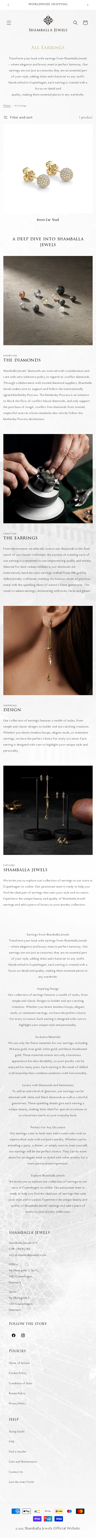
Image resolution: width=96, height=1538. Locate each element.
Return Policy (17, 1393)
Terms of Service (19, 1363)
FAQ (11, 1441)
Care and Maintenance (23, 1461)
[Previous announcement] (8, 5)
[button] (9, 23)
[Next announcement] (88, 5)
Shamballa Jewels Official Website (52, 1528)
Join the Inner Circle (21, 1482)
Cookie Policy (17, 1373)
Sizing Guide (17, 1431)
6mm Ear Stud (48, 220)
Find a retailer (17, 1451)
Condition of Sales (20, 1383)
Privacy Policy (17, 1403)
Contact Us (16, 1472)
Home (7, 105)
